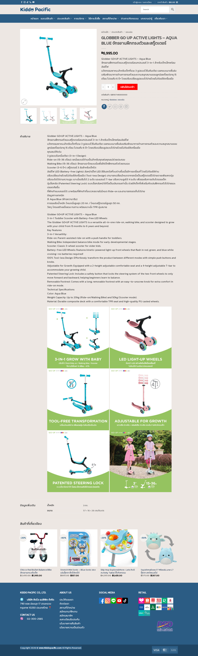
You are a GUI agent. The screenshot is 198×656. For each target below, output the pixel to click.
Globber (113, 99)
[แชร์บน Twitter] (109, 106)
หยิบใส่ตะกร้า (128, 87)
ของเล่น (129, 32)
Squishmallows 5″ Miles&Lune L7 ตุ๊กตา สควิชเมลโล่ (157, 571)
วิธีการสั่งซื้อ (94, 18)
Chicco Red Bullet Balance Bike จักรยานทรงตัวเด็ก (36, 571)
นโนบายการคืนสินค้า (70, 623)
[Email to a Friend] (115, 106)
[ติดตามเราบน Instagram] (25, 2)
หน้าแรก (35, 18)
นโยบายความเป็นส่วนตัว (72, 627)
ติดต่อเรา (64, 603)
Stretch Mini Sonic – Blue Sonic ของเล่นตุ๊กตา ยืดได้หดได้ (78, 571)
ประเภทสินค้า (63, 18)
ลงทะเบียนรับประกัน (70, 619)
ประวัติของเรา (66, 599)
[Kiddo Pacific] (35, 9)
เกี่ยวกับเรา (160, 18)
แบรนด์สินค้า (47, 18)
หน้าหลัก (104, 32)
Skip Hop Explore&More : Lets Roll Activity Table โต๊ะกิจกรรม (118, 571)
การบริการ (79, 18)
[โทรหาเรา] (30, 2)
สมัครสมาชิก (66, 615)
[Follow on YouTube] (33, 2)
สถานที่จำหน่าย (109, 18)
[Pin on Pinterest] (120, 106)
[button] (167, 2)
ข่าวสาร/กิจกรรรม (130, 18)
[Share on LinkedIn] (126, 106)
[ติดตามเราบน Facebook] (22, 2)
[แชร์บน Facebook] (104, 106)
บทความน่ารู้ (146, 18)
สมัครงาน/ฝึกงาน (68, 611)
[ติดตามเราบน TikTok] (27, 2)
